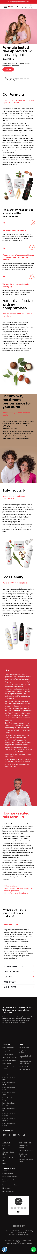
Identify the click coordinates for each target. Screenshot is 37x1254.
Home (9, 78)
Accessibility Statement (18, 1242)
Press (4, 1164)
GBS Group (26, 1234)
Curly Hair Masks (7, 1051)
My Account (6, 1188)
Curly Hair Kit (6, 1063)
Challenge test (12, 971)
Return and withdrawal (26, 1151)
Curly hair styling (7, 1054)
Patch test (9, 982)
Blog (3, 1160)
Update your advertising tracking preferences (18, 1243)
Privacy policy (17, 1240)
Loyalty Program (7, 1173)
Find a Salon (6, 1146)
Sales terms (8, 1240)
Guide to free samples (9, 1176)
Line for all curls (24, 1047)
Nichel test (9, 987)
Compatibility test (13, 966)
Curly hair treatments (9, 1060)
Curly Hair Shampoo (8, 1047)
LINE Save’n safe (24, 1066)
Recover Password (8, 1191)
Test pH (7, 977)
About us (5, 1149)
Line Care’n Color (24, 1069)
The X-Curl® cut (7, 1157)
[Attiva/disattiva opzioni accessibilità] (4, 1249)
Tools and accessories (9, 1057)
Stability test (11, 924)
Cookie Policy (27, 1240)
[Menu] (5, 6)
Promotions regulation (9, 1185)
